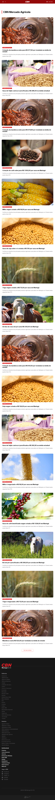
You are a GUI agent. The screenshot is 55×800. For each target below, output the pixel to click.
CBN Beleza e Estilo (6, 727)
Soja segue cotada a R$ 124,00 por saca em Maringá (20, 406)
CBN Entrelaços (5, 730)
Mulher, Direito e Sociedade (8, 743)
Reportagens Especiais (7, 709)
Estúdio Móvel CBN (6, 697)
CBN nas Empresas (6, 681)
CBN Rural (4, 738)
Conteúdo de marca (6, 684)
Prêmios (4, 750)
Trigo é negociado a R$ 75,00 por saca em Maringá (20, 602)
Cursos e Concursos (6, 688)
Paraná (3, 702)
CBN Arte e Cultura (6, 725)
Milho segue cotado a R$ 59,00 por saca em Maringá (20, 209)
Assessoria (4, 675)
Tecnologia (4, 716)
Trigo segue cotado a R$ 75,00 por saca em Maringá (20, 288)
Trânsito (4, 718)
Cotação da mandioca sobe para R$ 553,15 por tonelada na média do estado (26, 366)
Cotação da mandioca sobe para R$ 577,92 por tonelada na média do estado (26, 51)
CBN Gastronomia (6, 732)
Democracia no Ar (6, 739)
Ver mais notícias (27, 650)
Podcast (4, 704)
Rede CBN (4, 707)
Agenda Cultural (5, 723)
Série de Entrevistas (6, 715)
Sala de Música (5, 745)
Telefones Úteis (6, 762)
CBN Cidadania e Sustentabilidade (10, 729)
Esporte (3, 695)
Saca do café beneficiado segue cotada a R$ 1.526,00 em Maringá (25, 523)
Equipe (3, 759)
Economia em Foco (6, 741)
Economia (4, 690)
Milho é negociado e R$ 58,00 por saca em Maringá (20, 484)
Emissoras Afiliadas (7, 755)
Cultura (3, 686)
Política (3, 706)
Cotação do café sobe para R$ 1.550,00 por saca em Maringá (24, 170)
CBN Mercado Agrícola (7, 47)
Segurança (4, 713)
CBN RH (3, 736)
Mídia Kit (4, 766)
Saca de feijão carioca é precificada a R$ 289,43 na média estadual (26, 91)
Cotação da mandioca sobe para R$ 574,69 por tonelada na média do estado (26, 130)
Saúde (3, 711)
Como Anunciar (6, 752)
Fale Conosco (5, 764)
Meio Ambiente (5, 699)
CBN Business (5, 677)
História (4, 754)
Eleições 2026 (5, 693)
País (3, 700)
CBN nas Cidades (6, 679)
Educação (4, 691)
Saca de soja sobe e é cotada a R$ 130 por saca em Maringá (23, 248)
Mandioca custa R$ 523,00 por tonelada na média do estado (23, 641)
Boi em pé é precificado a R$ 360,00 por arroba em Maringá (23, 562)
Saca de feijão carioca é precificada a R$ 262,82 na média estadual (26, 445)
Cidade (3, 683)
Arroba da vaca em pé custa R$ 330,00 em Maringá (20, 327)
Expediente (5, 761)
